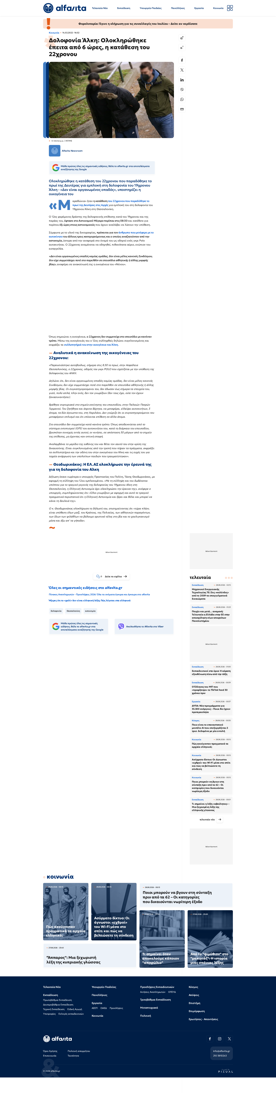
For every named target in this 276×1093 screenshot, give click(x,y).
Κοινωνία (218, 8)
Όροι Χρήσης (50, 1051)
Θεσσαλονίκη (73, 611)
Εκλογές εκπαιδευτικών (71, 1013)
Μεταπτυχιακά (149, 1007)
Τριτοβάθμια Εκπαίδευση (155, 999)
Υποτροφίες (49, 1013)
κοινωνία (60, 876)
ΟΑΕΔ (103, 1008)
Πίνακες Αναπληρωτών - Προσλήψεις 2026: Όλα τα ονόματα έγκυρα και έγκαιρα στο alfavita (99, 594)
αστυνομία (90, 611)
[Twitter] (182, 70)
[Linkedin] (182, 80)
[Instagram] (219, 1038)
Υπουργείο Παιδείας (151, 8)
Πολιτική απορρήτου (79, 1051)
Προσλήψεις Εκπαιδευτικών (157, 987)
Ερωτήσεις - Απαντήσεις (203, 1019)
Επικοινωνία (49, 1055)
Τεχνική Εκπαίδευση (54, 1009)
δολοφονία (56, 611)
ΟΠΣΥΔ (172, 991)
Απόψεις (194, 995)
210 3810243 (220, 1055)
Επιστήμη (194, 1003)
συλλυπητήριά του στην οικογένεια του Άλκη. (91, 344)
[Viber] (182, 89)
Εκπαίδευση (123, 8)
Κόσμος (193, 987)
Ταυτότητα (73, 1055)
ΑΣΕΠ (95, 1008)
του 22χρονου (116, 201)
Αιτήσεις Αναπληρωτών (152, 991)
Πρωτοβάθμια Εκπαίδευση (57, 1000)
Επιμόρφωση (197, 1011)
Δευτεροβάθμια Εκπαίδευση (58, 1004)
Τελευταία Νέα (100, 8)
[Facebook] (182, 60)
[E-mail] (182, 109)
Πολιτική (145, 1015)
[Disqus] (113, 681)
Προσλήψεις (116, 1008)
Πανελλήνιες (178, 8)
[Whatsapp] (182, 99)
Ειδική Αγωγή (74, 1009)
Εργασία (199, 8)
